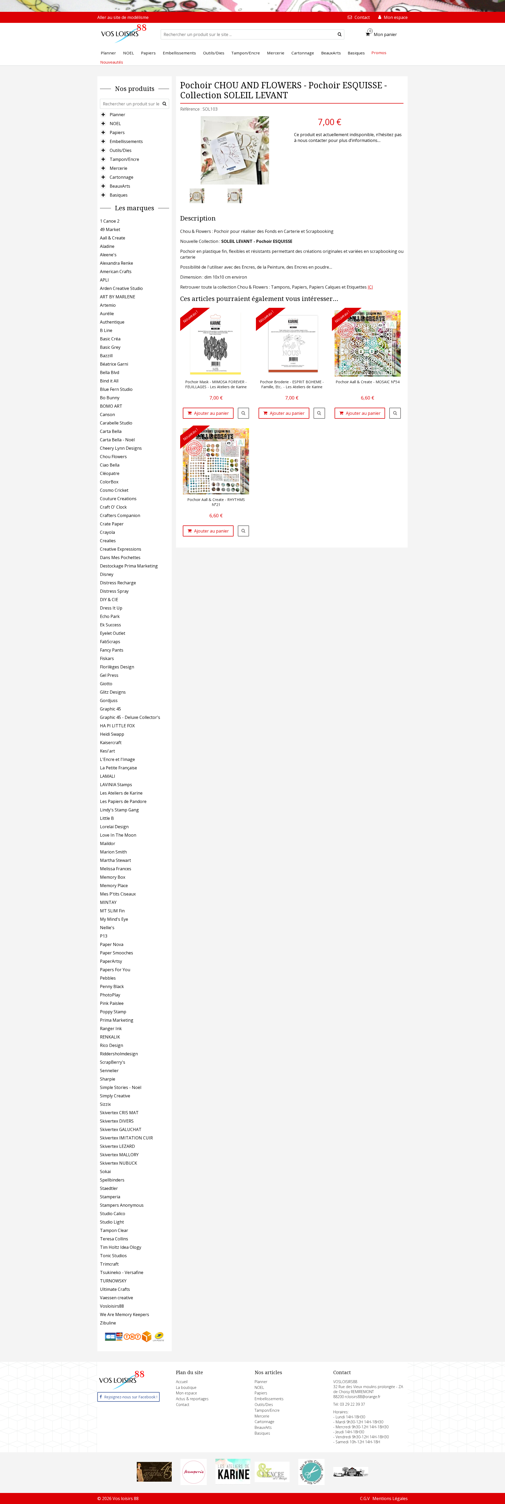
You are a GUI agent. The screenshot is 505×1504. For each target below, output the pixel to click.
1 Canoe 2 (109, 221)
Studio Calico (112, 1213)
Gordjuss (109, 700)
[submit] (340, 34)
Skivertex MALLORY (119, 1155)
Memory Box (112, 877)
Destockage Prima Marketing (129, 566)
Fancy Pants (111, 650)
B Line (106, 330)
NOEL (115, 123)
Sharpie (107, 1079)
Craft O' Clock (113, 507)
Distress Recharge (118, 583)
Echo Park (110, 616)
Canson (107, 414)
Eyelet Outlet (112, 633)
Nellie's (107, 927)
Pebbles (108, 978)
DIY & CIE (109, 599)
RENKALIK (110, 1037)
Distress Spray (114, 591)
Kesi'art (107, 751)
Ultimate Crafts (115, 1289)
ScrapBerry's (112, 1062)
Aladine (107, 246)
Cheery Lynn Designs (121, 448)
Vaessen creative (116, 1298)
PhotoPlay (110, 995)
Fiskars (107, 658)
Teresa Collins (114, 1239)
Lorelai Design (114, 827)
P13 (103, 936)
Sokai (105, 1171)
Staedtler (109, 1188)
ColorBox (109, 482)
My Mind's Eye (114, 919)
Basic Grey (110, 347)
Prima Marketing (116, 1020)
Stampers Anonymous (122, 1205)
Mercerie (118, 168)
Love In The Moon (118, 835)
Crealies (108, 541)
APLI (104, 280)
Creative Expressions (120, 549)
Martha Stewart (115, 860)
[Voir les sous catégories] (103, 114)
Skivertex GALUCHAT (121, 1129)
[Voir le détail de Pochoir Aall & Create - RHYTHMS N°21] (243, 530)
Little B (107, 818)
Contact (182, 1404)
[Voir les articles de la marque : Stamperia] (193, 1483)
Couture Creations (118, 499)
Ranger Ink (111, 1028)
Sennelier (109, 1070)
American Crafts (116, 271)
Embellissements (126, 141)
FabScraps (110, 641)
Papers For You (115, 970)
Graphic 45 (110, 709)
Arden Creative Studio (121, 288)
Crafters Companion (120, 515)
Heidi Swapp (112, 734)
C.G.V (365, 1498)
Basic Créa (110, 339)
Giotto (106, 684)
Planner (117, 114)
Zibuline (108, 1323)
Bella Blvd (109, 372)
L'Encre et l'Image (117, 759)
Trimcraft (109, 1264)
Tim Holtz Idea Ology (120, 1247)
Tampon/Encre (124, 159)
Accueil (182, 1381)
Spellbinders (112, 1180)
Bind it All (109, 381)
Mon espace (186, 1392)
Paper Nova (111, 944)
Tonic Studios (113, 1256)
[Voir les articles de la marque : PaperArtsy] (350, 1475)
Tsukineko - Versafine (121, 1272)
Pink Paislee (112, 1003)
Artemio (108, 305)
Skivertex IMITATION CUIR (126, 1138)
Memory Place (114, 885)
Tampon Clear (114, 1230)
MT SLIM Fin (112, 911)
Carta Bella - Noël (117, 440)
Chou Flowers (113, 456)
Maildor (107, 843)
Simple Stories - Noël (120, 1087)
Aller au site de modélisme (123, 17)
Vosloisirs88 (112, 1306)
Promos (378, 52)
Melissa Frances (115, 869)
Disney (106, 574)
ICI (370, 287)
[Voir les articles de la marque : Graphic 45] (154, 1480)
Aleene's (108, 255)
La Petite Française (118, 768)
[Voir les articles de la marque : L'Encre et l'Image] (272, 1480)
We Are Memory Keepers (124, 1314)
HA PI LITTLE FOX (117, 726)
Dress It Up (111, 608)
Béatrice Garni (114, 364)
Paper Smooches (116, 953)
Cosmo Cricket (114, 490)
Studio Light (112, 1222)
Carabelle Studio (116, 423)
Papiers (117, 132)
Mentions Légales (390, 1498)
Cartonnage (121, 177)
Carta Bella (111, 431)
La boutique (186, 1387)
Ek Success (110, 625)
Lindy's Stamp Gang (119, 810)
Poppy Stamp (113, 1012)
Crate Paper (112, 524)
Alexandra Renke (116, 263)
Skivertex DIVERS (117, 1121)
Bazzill (106, 356)
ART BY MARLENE (117, 297)
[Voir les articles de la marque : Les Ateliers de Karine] (232, 1483)
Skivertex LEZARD (117, 1146)
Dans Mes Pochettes (120, 557)
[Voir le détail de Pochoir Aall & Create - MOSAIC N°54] (395, 413)
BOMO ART (111, 406)
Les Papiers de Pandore (123, 801)
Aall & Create (112, 238)
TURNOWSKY (113, 1281)
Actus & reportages (192, 1398)
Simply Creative (115, 1096)
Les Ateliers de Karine (121, 793)
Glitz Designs (113, 692)
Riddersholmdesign (119, 1054)
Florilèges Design (117, 667)
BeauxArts (120, 186)
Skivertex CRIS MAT (119, 1113)
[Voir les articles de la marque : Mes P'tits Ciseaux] (311, 1483)
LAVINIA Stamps (116, 784)
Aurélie (107, 313)
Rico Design (111, 1045)
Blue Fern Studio (116, 389)
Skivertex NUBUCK (118, 1163)
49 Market (110, 229)
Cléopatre (109, 473)
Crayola (107, 532)
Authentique (112, 322)
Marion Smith (113, 852)
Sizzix (105, 1104)
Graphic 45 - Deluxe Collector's (130, 717)
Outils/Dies (121, 150)
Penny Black (112, 986)
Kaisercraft (111, 742)
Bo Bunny (109, 398)
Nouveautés (111, 62)
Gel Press (109, 675)
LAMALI (107, 776)
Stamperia (110, 1197)
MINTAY (108, 902)
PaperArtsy (111, 961)
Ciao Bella (109, 465)
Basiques (119, 195)
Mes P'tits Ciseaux (118, 894)
